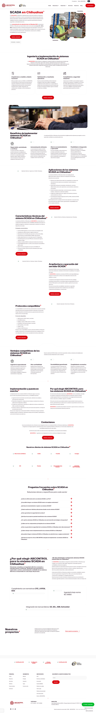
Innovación (39, 681)
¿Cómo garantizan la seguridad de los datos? (33, 513)
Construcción (25, 686)
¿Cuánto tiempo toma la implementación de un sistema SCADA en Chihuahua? (41, 530)
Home (10, 676)
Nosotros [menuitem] (76, 5)
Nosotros (11, 678)
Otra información (40, 693)
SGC (37, 676)
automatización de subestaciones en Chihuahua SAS (25, 24)
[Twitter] (15, 709)
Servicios (11, 681)
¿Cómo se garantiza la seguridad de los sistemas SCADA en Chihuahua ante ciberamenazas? (45, 527)
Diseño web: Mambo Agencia (81, 709)
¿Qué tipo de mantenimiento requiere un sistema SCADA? (36, 506)
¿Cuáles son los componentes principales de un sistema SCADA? (38, 523)
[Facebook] (11, 709)
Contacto (11, 688)
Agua (24, 683)
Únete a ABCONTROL (41, 696)
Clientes (10, 683)
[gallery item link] (10, 645)
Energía (24, 678)
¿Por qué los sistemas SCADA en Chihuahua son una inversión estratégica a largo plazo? (44, 520)
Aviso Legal (39, 688)
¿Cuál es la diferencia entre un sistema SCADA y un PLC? (36, 499)
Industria (24, 681)
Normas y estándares (41, 678)
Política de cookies (40, 686)
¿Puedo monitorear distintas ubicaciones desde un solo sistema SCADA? (40, 509)
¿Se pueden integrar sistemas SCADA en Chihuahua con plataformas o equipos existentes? (45, 534)
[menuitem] (56, 5)
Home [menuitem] (49, 5)
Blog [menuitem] (81, 5)
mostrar (18, 42)
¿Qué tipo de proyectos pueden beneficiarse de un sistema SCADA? (39, 516)
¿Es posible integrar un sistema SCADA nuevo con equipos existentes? (39, 502)
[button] (48, 498)
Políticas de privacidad (41, 691)
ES (88, 1)
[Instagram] (13, 709)
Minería (24, 676)
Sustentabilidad (40, 683)
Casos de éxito (12, 686)
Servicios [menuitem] (70, 5)
